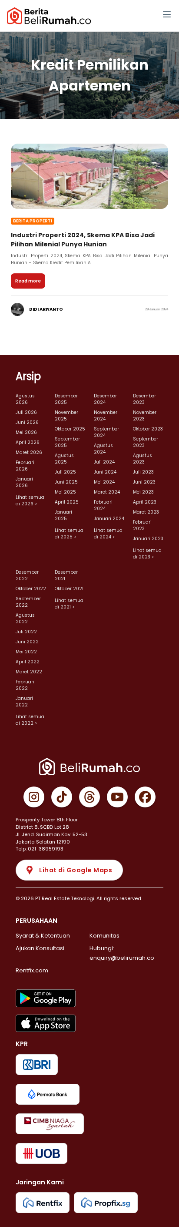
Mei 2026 (26, 432)
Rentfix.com (32, 970)
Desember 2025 (66, 399)
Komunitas (104, 935)
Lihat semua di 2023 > (147, 553)
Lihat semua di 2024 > (108, 533)
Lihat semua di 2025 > (69, 533)
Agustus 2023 (142, 458)
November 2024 (105, 415)
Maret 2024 (107, 492)
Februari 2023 (142, 525)
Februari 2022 (25, 685)
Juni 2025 (66, 482)
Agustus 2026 (25, 399)
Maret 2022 (29, 672)
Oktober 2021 (69, 588)
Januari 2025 (63, 515)
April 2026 (28, 442)
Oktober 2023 (148, 429)
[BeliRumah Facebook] (145, 797)
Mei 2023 (143, 492)
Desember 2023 (144, 399)
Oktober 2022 (31, 588)
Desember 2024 (105, 399)
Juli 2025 (65, 472)
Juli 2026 (26, 412)
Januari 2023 (148, 538)
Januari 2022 (24, 701)
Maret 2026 (29, 452)
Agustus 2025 (64, 458)
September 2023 (145, 442)
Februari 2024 (103, 505)
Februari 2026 (25, 465)
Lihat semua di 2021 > (69, 603)
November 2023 (144, 415)
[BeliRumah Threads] (89, 797)
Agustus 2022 (25, 618)
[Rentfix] (43, 1202)
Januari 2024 (109, 518)
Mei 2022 (26, 652)
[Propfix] (106, 1202)
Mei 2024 (104, 482)
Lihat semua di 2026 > (30, 500)
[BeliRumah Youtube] (117, 797)
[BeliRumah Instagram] (33, 797)
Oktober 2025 (70, 429)
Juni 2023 (144, 482)
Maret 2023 (146, 512)
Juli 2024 (104, 462)
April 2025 (67, 502)
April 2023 (144, 502)
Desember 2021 (66, 575)
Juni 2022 (27, 642)
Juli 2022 (26, 632)
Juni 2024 (105, 472)
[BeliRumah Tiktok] (61, 797)
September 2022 (28, 601)
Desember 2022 (27, 575)
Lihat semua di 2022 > (30, 719)
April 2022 (28, 662)
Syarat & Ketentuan (43, 935)
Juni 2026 (27, 422)
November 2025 (66, 415)
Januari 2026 (24, 482)
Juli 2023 (143, 472)
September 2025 (67, 442)
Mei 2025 (65, 492)
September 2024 (106, 432)
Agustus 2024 (103, 448)
